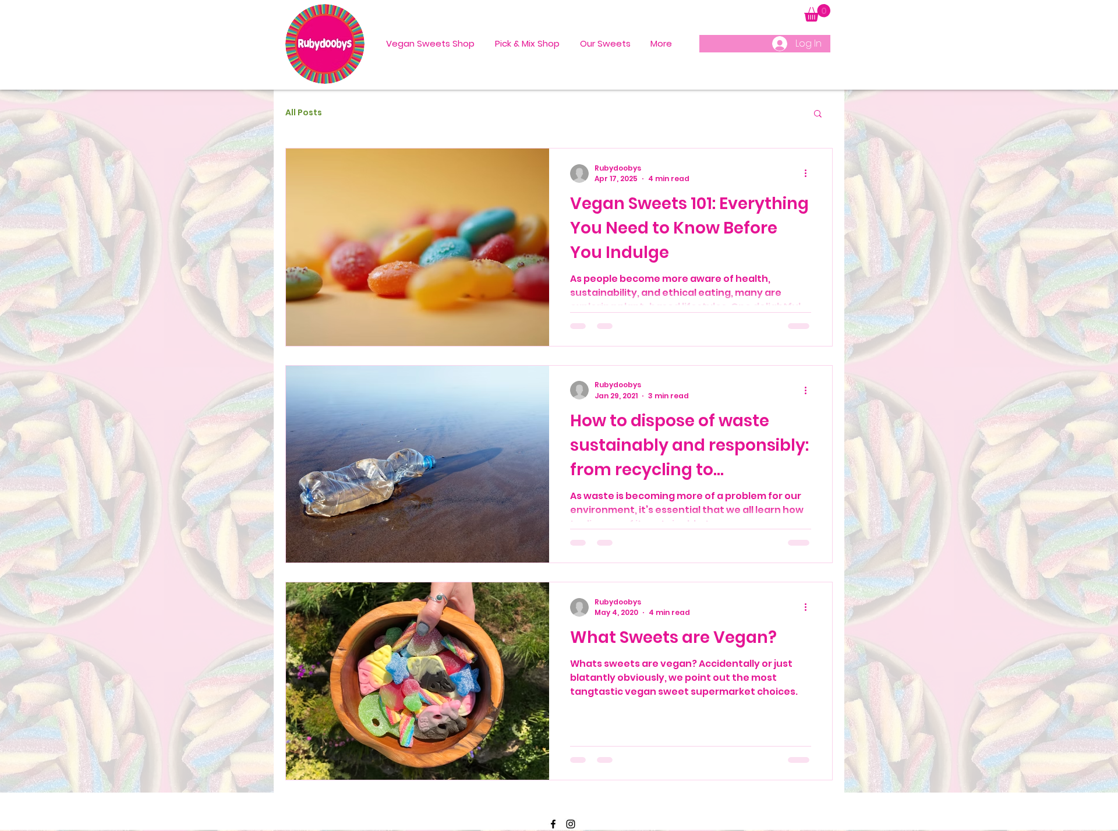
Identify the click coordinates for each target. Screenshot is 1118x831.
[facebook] (553, 824)
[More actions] (809, 174)
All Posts (303, 112)
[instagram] (570, 824)
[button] (817, 13)
